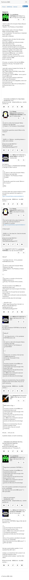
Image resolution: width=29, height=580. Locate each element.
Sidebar (25, 6)
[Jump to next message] (17, 106)
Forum (4, 7)
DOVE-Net (9, 7)
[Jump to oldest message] (3, 106)
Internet (15, 7)
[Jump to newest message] (21, 106)
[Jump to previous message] (8, 106)
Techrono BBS (5, 2)
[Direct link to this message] (12, 106)
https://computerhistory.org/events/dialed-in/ (13, 196)
